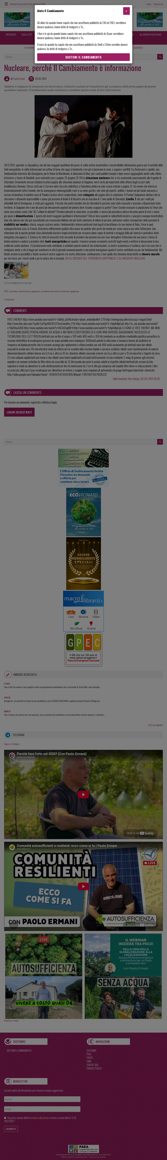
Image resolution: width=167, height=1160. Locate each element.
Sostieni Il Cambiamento (83, 57)
